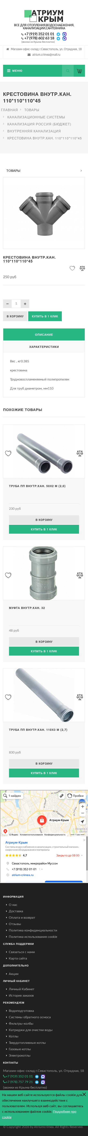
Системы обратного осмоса (30, 1017)
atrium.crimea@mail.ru (46, 54)
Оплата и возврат (22, 917)
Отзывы (15, 924)
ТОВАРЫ (13, 170)
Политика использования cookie (33, 936)
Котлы (13, 1036)
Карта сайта (18, 958)
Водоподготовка (21, 1010)
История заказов (21, 995)
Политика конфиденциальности (33, 930)
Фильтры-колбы (21, 1023)
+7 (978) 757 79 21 (19, 1082)
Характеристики (44, 347)
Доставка (16, 911)
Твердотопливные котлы (27, 1042)
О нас (13, 904)
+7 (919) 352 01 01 (39, 34)
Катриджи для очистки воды (31, 1030)
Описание (44, 334)
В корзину (15, 316)
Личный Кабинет (21, 989)
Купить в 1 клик (45, 316)
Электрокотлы (19, 1055)
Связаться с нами (22, 952)
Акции (13, 974)
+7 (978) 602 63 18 (39, 38)
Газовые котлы (20, 1049)
